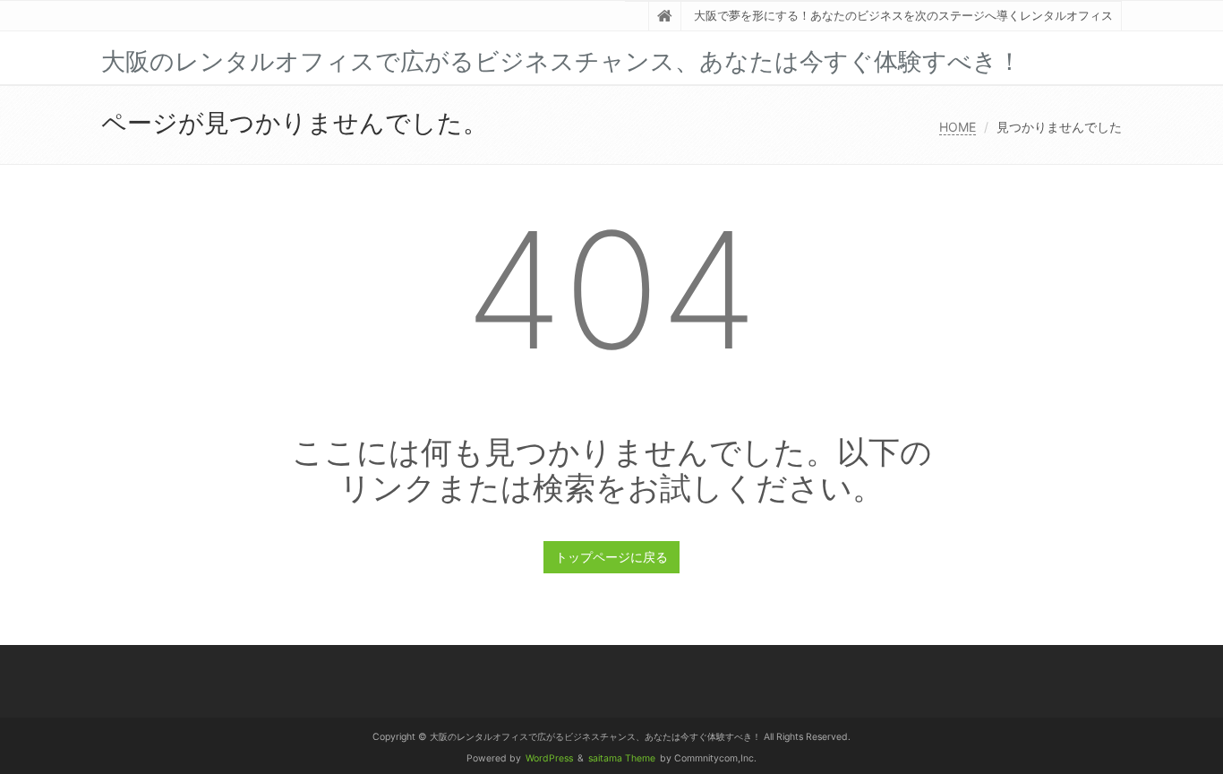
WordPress (549, 758)
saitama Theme (621, 758)
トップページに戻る (611, 556)
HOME (957, 126)
